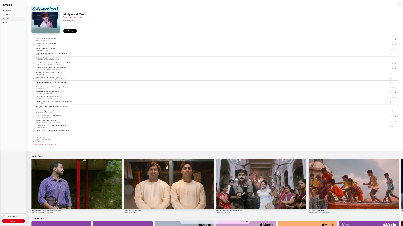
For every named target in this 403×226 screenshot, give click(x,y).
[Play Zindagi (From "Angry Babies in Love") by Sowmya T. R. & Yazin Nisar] (33, 97)
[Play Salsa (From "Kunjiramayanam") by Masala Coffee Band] (33, 40)
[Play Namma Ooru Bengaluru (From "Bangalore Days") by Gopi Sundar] (33, 88)
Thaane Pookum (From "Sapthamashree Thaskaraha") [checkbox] (53, 130)
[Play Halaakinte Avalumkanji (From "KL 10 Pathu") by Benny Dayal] (33, 73)
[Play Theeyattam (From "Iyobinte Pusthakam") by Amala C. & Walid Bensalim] (33, 117)
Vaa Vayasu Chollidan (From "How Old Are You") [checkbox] (51, 82)
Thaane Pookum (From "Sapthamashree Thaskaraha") (47, 210)
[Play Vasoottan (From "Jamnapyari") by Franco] (33, 44)
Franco (38, 45)
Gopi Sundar (40, 88)
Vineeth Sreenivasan (42, 64)
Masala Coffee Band (42, 40)
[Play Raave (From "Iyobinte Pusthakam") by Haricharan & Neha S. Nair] (33, 112)
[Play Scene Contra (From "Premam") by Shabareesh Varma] (33, 49)
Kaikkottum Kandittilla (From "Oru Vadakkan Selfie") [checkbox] (52, 53)
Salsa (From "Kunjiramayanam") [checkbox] (46, 39)
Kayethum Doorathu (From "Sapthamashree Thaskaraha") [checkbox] (54, 101)
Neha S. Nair (48, 112)
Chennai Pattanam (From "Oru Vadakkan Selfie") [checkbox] (51, 67)
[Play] (34, 206)
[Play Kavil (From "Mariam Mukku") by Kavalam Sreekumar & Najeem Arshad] (33, 59)
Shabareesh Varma (42, 50)
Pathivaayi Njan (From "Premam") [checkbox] (46, 120)
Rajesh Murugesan (55, 122)
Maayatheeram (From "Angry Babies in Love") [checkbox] (50, 91)
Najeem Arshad (54, 59)
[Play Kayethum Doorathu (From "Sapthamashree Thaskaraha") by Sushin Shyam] (33, 102)
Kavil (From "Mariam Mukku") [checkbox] (45, 58)
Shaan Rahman (55, 64)
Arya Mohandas (55, 69)
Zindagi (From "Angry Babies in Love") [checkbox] (48, 96)
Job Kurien (39, 132)
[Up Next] (244, 221)
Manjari (38, 84)
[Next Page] (400, 184)
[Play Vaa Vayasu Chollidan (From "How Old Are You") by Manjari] (33, 83)
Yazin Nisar (49, 98)
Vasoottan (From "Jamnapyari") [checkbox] (46, 43)
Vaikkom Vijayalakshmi (43, 55)
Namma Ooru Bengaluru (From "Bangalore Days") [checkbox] (52, 87)
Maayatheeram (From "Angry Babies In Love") (229, 210)
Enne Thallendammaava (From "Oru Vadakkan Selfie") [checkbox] (53, 63)
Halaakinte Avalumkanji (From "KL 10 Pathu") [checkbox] (50, 72)
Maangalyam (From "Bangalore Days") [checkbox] (48, 77)
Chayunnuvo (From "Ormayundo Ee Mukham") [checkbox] (51, 125)
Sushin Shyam (40, 103)
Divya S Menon (50, 79)
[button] (13, 10)
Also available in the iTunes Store (43, 144)
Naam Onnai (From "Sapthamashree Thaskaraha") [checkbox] (52, 106)
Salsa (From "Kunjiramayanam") (133, 210)
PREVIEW (391, 39)
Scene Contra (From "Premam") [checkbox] (46, 48)
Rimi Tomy (39, 93)
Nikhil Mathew (47, 93)
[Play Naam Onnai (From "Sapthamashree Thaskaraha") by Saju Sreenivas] (33, 107)
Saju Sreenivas (40, 108)
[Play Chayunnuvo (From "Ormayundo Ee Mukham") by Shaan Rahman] (33, 126)
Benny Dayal (40, 74)
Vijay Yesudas (40, 79)
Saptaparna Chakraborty (51, 132)
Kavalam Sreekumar (42, 59)
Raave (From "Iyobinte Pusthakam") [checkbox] (47, 111)
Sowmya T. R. (40, 98)
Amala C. (38, 117)
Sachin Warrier (60, 79)
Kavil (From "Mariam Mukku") (317, 210)
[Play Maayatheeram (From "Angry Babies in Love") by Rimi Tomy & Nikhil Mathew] (33, 93)
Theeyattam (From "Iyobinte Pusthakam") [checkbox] (49, 116)
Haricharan (39, 112)
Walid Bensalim (47, 117)
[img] (7, 5)
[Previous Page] (29, 184)
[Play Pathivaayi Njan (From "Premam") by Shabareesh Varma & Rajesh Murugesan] (33, 121)
